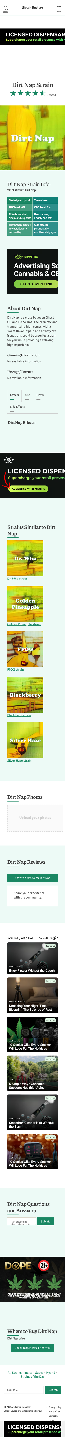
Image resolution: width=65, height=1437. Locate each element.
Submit (45, 1221)
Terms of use (54, 1411)
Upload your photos (35, 817)
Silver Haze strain (19, 761)
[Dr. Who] (25, 558)
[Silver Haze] (25, 740)
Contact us (53, 1415)
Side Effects (17, 407)
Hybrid (50, 1373)
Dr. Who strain (17, 579)
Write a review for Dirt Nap (33, 878)
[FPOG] (25, 649)
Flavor (40, 395)
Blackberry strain (19, 715)
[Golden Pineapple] (25, 604)
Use (27, 395)
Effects (14, 395)
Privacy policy (55, 1407)
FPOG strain (15, 670)
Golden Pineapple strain (24, 624)
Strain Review (32, 8)
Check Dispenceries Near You (33, 1348)
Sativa (39, 1373)
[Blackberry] (25, 695)
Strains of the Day (32, 1377)
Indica (28, 1373)
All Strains (14, 1373)
